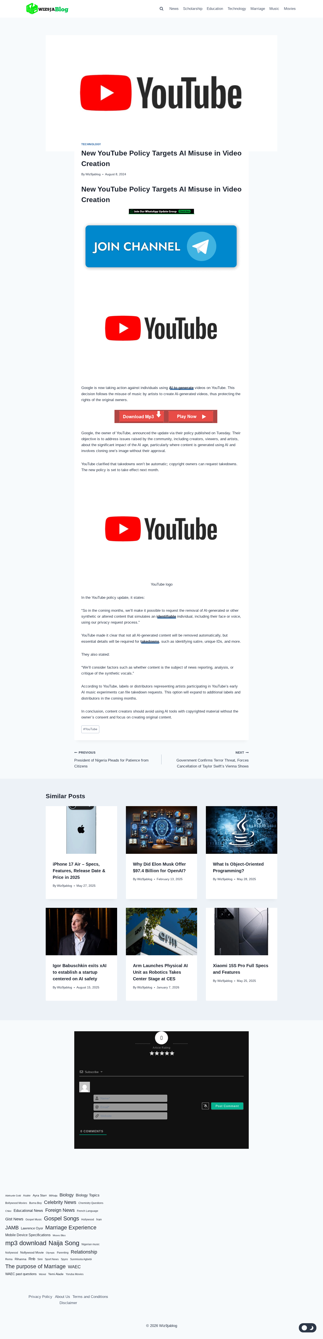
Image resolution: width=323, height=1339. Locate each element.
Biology (67, 1194)
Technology (237, 9)
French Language (87, 1210)
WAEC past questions (21, 1274)
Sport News (52, 1259)
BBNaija (53, 1195)
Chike (8, 1211)
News (174, 9)
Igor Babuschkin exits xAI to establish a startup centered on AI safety (80, 972)
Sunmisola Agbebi (81, 1259)
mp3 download (25, 1243)
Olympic (50, 1252)
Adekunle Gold (13, 1195)
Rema (9, 1259)
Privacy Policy (40, 1297)
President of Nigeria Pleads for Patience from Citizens (111, 759)
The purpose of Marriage (35, 1266)
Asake (27, 1195)
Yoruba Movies (74, 1274)
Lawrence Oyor (32, 1228)
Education (215, 9)
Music (274, 9)
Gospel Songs (61, 1218)
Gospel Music (33, 1219)
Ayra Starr (40, 1195)
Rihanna (20, 1259)
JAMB (12, 1227)
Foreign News (60, 1210)
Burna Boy (35, 1203)
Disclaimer (68, 1303)
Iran (99, 1219)
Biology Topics (88, 1195)
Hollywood (87, 1219)
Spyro (64, 1259)
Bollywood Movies (16, 1203)
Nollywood (11, 1252)
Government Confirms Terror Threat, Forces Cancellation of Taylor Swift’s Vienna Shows (212, 759)
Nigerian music (91, 1244)
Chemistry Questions (90, 1203)
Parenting (63, 1252)
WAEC (74, 1266)
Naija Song (64, 1243)
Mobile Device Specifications (28, 1235)
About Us (62, 1297)
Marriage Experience (70, 1227)
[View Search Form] (161, 9)
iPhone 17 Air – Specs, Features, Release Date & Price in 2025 (79, 871)
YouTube (90, 729)
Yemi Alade (56, 1274)
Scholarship (192, 9)
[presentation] (81, 830)
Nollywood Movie (32, 1252)
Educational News (28, 1211)
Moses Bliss (59, 1235)
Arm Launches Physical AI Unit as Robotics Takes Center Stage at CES (160, 972)
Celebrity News (60, 1202)
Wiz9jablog (93, 174)
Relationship (84, 1252)
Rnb (32, 1259)
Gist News (14, 1219)
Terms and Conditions (90, 1297)
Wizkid (42, 1274)
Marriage (257, 9)
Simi (40, 1259)
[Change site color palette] (307, 1327)
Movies (290, 9)
